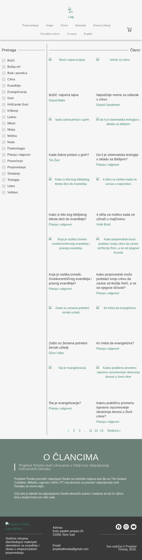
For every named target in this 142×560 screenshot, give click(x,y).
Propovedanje (30, 25)
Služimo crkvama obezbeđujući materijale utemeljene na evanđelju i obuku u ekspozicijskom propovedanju (22, 545)
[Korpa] (129, 29)
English (88, 33)
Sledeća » (114, 430)
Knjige (49, 25)
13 (101, 430)
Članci (64, 25)
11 (90, 430)
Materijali (80, 25)
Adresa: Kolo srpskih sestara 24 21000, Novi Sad (68, 531)
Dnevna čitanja (102, 25)
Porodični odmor (50, 33)
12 (96, 430)
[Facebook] (118, 527)
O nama (72, 33)
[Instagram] (126, 527)
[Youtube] (133, 527)
